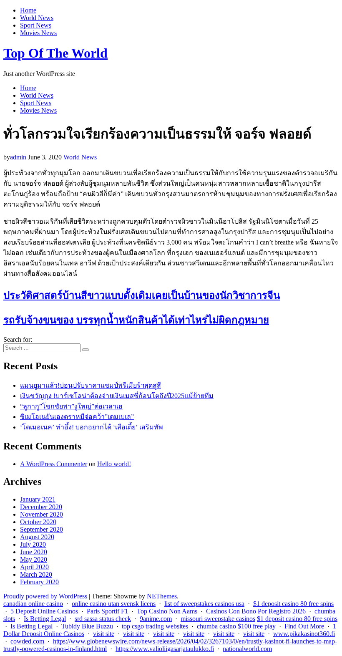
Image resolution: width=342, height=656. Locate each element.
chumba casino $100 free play (236, 626)
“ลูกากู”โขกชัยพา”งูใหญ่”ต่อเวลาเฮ (71, 406)
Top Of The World (55, 53)
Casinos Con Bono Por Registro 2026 (256, 611)
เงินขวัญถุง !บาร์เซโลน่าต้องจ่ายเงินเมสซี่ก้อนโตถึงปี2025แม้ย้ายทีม (117, 395)
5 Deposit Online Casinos (44, 611)
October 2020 (38, 521)
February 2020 (39, 581)
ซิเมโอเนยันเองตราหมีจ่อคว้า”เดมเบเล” (77, 416)
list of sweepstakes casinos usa (204, 603)
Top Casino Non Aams (167, 611)
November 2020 (41, 514)
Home (28, 10)
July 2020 (33, 544)
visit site (103, 633)
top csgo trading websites (155, 626)
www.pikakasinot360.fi (304, 633)
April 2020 (34, 566)
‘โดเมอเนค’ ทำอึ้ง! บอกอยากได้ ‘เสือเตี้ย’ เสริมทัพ (91, 427)
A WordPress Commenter (53, 463)
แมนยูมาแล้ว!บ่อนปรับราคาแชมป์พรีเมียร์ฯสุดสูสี (90, 385)
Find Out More (304, 626)
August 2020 (37, 536)
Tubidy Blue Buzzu (87, 626)
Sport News (35, 25)
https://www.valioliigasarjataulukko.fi (165, 648)
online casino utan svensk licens (114, 603)
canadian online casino (33, 603)
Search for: (17, 339)
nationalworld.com (247, 648)
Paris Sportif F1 (107, 611)
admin (18, 157)
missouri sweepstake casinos (218, 618)
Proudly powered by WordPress (45, 596)
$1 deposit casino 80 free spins (293, 603)
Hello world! (114, 463)
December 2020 (41, 506)
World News (36, 17)
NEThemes (162, 596)
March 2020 (36, 574)
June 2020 (33, 551)
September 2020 (41, 529)
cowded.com (27, 641)
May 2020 (33, 559)
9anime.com (156, 618)
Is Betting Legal (45, 618)
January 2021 (37, 499)
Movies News (38, 32)
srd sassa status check (103, 618)
